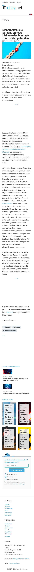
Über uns (7, 506)
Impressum (8, 513)
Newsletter (8, 532)
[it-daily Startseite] (15, 7)
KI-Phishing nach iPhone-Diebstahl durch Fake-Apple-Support (23, 439)
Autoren (7, 536)
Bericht (10, 312)
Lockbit (7, 327)
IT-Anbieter (8, 534)
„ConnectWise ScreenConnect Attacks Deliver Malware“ (16, 149)
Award (7, 530)
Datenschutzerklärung (18, 484)
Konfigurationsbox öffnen (21, 559)
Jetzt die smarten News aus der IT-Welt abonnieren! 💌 (16, 461)
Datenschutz (8, 508)
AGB (6, 510)
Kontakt (7, 504)
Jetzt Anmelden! (17, 470)
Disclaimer (8, 515)
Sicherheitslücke (10, 330)
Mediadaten (8, 524)
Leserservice (9, 528)
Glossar (7, 526)
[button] (5, 20)
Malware (17, 327)
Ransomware (7, 203)
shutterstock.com (14, 563)
